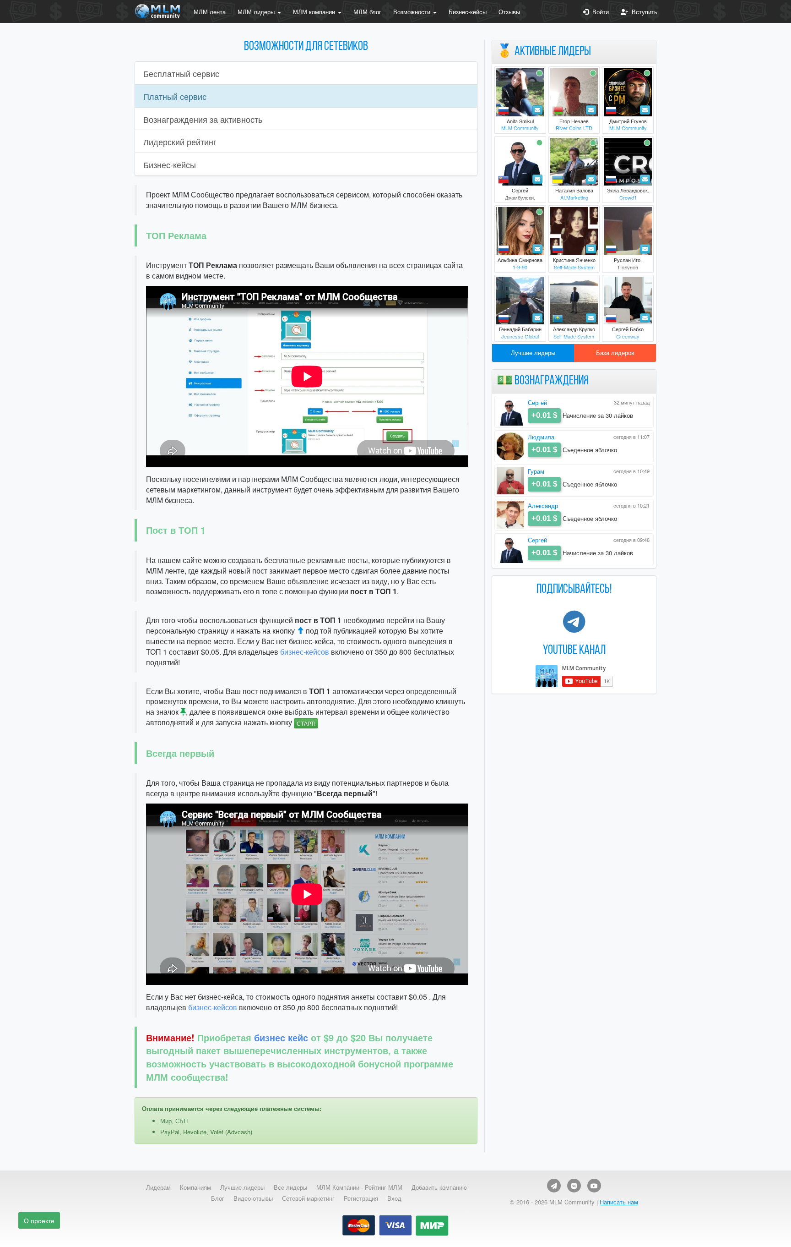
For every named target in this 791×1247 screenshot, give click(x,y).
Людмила (541, 436)
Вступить (642, 11)
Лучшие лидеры (533, 352)
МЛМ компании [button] (315, 11)
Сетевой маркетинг (308, 1198)
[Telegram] (554, 1185)
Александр (543, 505)
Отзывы (509, 11)
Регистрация (361, 1198)
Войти (599, 11)
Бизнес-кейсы (468, 11)
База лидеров (615, 352)
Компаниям (195, 1187)
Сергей (537, 402)
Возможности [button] (412, 11)
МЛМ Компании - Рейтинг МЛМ (359, 1187)
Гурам (536, 471)
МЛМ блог (367, 11)
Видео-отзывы (253, 1198)
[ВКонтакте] (574, 1185)
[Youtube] (594, 1185)
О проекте (39, 1220)
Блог (217, 1198)
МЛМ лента (210, 11)
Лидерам (158, 1187)
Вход (394, 1198)
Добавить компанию (439, 1187)
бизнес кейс (281, 1037)
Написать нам (619, 1202)
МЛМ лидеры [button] (257, 11)
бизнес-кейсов (304, 651)
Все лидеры (290, 1187)
